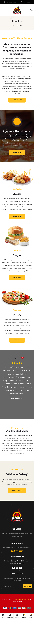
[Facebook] (13, 568)
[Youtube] (20, 568)
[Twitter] (17, 568)
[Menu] (2, 10)
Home (13, 25)
